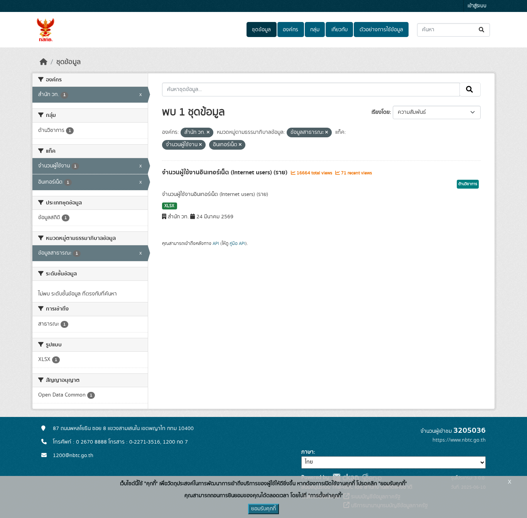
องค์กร (290, 30)
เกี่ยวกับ (339, 30)
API (216, 243)
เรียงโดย (381, 112)
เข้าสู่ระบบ (477, 6)
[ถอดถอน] (208, 133)
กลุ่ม (314, 30)
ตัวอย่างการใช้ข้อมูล (381, 30)
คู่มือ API (237, 243)
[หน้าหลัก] (43, 62)
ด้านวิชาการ (467, 184)
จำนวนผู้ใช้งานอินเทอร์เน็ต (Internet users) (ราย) (225, 172)
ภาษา (307, 452)
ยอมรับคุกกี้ (263, 509)
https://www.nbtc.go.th (459, 440)
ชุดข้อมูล (261, 30)
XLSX (169, 206)
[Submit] (482, 30)
